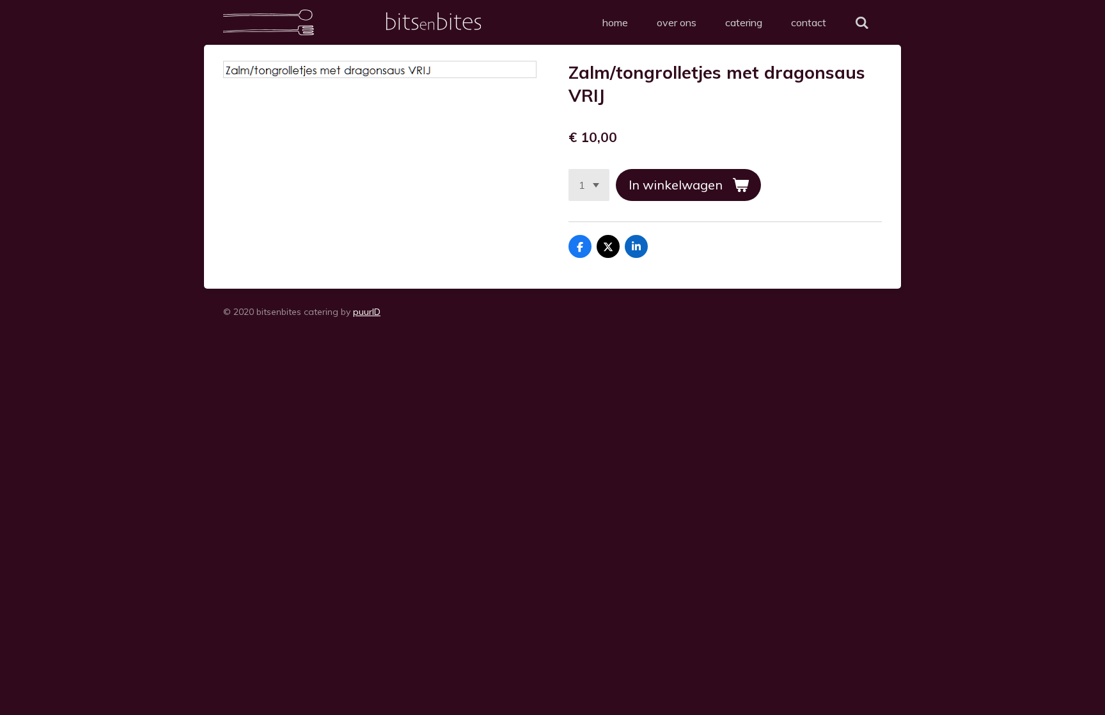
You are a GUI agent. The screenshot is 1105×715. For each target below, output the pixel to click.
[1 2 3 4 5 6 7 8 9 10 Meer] (588, 185)
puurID (366, 311)
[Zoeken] (862, 22)
